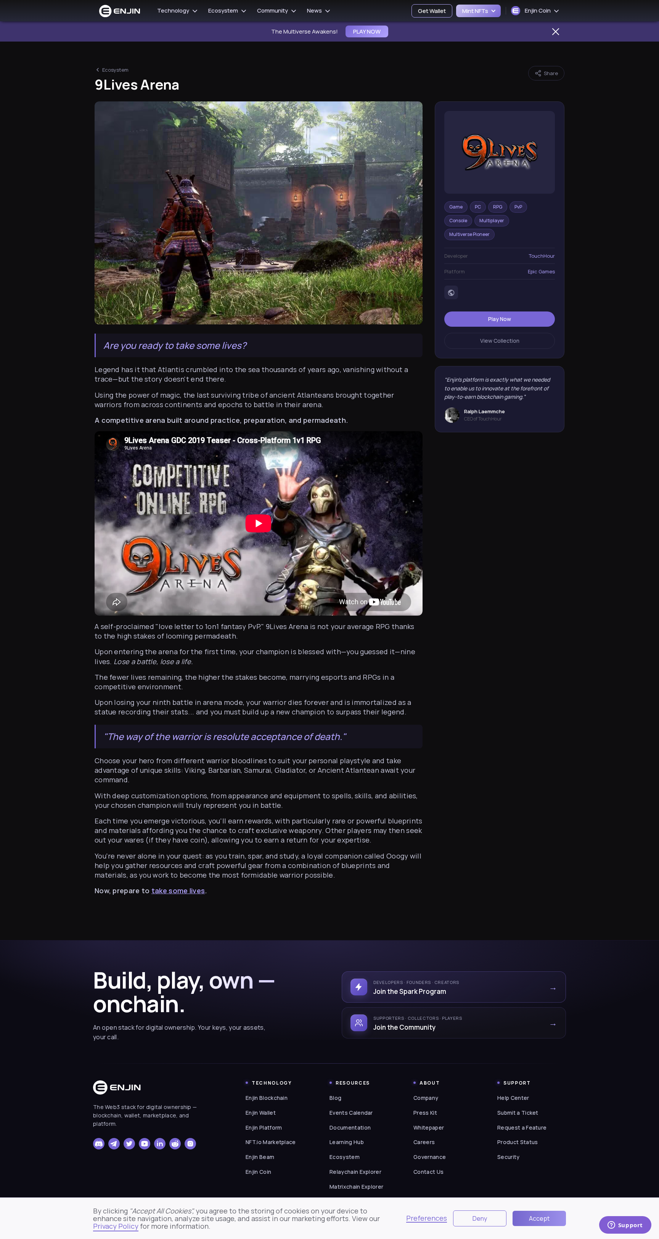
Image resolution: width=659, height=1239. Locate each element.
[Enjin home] (117, 1087)
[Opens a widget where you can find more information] (625, 1225)
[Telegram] (114, 1143)
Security (508, 1156)
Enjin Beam (260, 1156)
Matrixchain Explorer (356, 1186)
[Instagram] (190, 1143)
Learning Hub (347, 1142)
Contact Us (428, 1171)
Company (425, 1097)
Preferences (426, 1218)
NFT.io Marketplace (271, 1142)
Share (551, 73)
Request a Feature (521, 1127)
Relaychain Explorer (355, 1171)
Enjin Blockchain (267, 1097)
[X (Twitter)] (129, 1143)
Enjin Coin (258, 1171)
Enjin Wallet (261, 1112)
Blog (335, 1097)
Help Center (513, 1097)
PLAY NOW (367, 31)
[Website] (451, 293)
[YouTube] (144, 1143)
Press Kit (425, 1112)
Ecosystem (115, 69)
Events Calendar (351, 1112)
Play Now (499, 319)
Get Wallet (432, 11)
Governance (429, 1156)
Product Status (517, 1142)
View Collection (499, 341)
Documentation (350, 1127)
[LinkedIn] (160, 1143)
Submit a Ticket (517, 1112)
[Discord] (98, 1143)
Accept (539, 1218)
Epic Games (541, 271)
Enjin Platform (264, 1127)
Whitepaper (428, 1127)
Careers (424, 1142)
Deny (480, 1218)
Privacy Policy (115, 1226)
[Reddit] (175, 1143)
